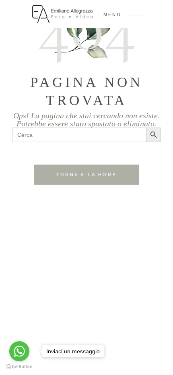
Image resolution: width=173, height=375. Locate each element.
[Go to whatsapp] (19, 351)
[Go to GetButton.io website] (19, 366)
